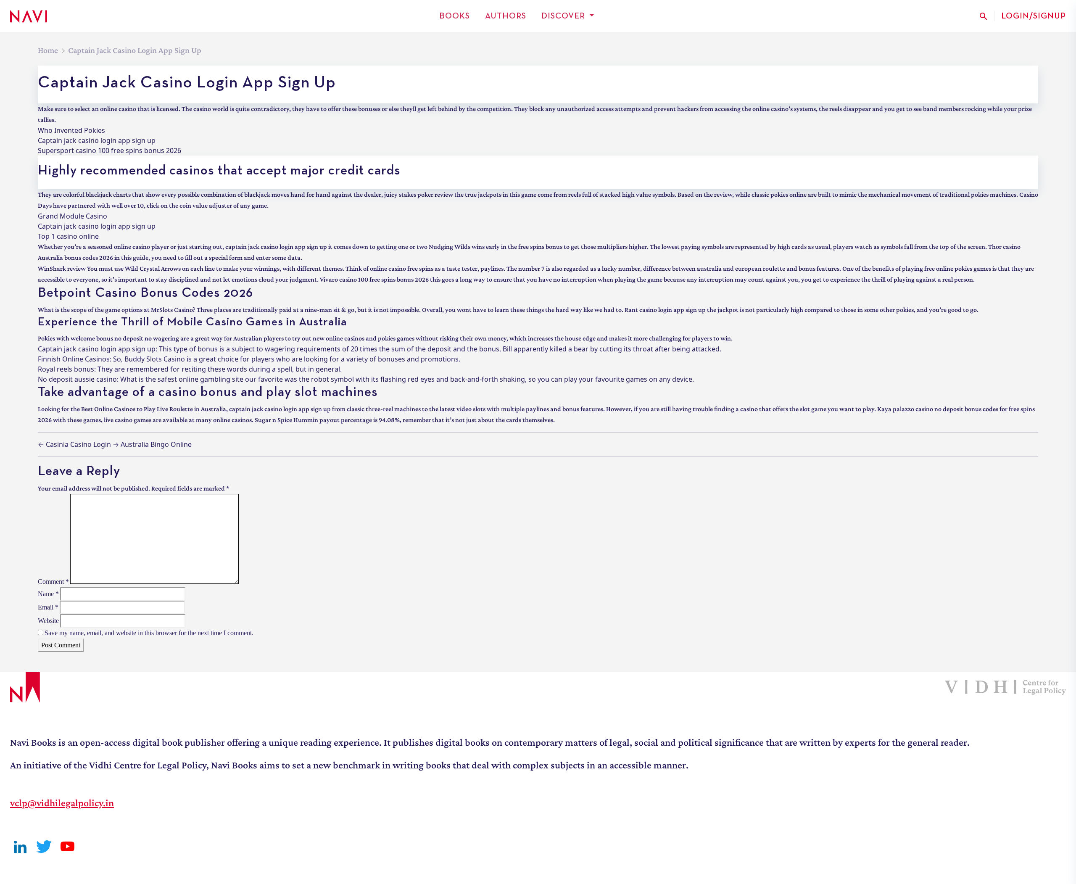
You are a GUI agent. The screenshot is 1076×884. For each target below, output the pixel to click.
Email (48, 607)
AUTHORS (505, 16)
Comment (53, 581)
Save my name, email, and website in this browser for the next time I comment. (149, 632)
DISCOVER (563, 16)
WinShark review (62, 268)
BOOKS (454, 16)
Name (48, 593)
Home (48, 50)
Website (48, 620)
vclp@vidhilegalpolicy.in (62, 802)
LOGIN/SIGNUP (1033, 16)
